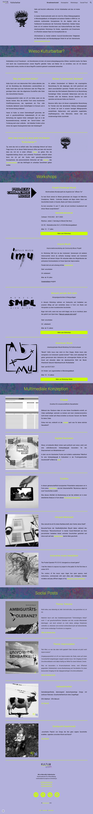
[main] (57, 25)
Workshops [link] (74, 2)
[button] (91, 2)
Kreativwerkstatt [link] (53, 2)
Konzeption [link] (64, 2)
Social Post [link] (84, 2)
